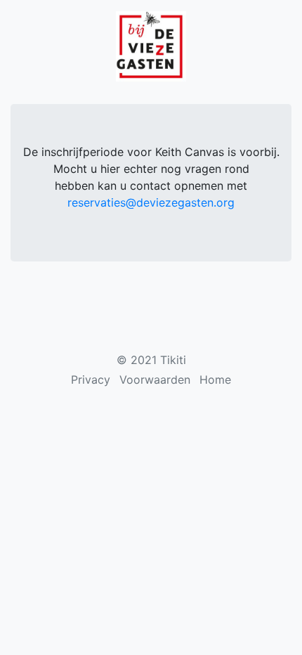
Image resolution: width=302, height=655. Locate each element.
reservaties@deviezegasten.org (151, 202)
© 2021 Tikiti (151, 360)
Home (215, 379)
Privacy (90, 379)
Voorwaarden (154, 379)
